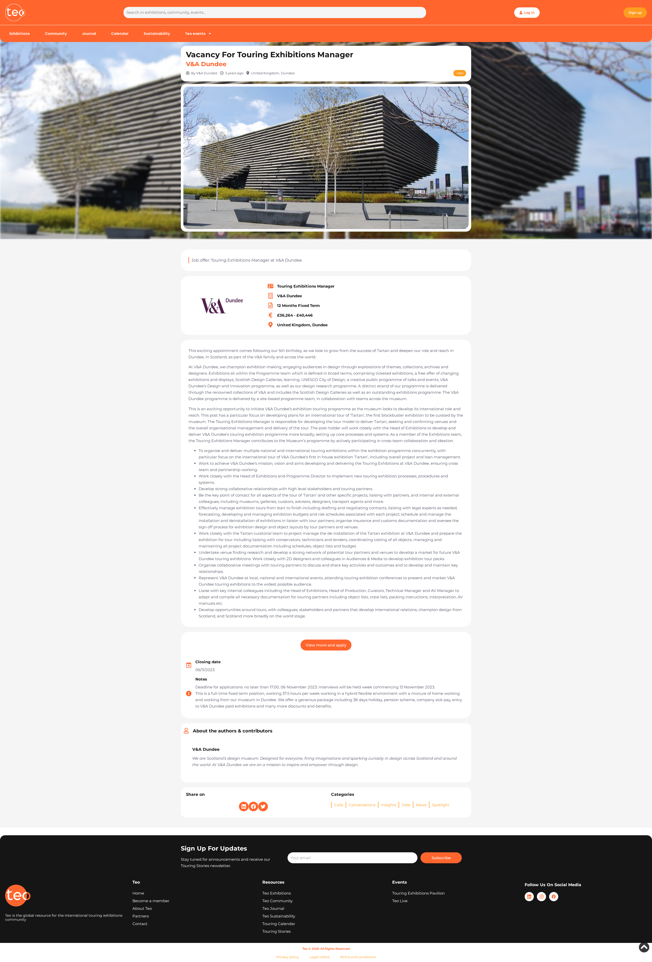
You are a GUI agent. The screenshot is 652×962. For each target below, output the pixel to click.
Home (138, 893)
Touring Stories (276, 931)
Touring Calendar (278, 923)
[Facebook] (553, 896)
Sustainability (157, 33)
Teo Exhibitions (276, 893)
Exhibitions (19, 33)
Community (56, 33)
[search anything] (275, 12)
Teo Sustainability (278, 916)
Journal (89, 33)
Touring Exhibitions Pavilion (418, 893)
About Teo (142, 908)
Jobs (460, 73)
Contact (139, 923)
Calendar (120, 33)
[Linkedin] (529, 896)
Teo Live (400, 900)
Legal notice (319, 957)
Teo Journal (273, 908)
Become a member (150, 900)
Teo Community (277, 900)
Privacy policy (287, 957)
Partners (140, 916)
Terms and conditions (358, 957)
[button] (244, 806)
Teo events (195, 33)
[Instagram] (541, 896)
